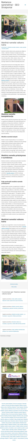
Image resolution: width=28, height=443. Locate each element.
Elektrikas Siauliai (22, 429)
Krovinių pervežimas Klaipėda (12, 405)
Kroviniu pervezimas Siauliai (7, 431)
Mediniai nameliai (5, 80)
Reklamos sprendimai (13, 410)
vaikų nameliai (23, 47)
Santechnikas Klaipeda (19, 431)
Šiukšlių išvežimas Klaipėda (10, 415)
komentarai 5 (4, 47)
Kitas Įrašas (14, 286)
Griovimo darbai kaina (21, 408)
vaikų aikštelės (21, 438)
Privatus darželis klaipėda (11, 434)
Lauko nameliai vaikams (22, 424)
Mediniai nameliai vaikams (13, 47)
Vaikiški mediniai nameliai (21, 426)
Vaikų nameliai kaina (18, 419)
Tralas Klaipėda (20, 407)
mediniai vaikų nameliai (7, 422)
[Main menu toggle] (25, 4)
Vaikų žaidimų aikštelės (15, 436)
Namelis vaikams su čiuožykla (7, 419)
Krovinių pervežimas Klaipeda (15, 414)
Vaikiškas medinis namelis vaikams (7, 426)
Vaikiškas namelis (4, 410)
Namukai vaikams (23, 421)
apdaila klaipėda (15, 422)
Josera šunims (15, 433)
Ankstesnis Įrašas (14, 284)
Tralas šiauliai (20, 434)
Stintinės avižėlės (10, 412)
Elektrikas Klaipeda (12, 407)
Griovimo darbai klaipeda (7, 403)
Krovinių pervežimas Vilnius (20, 417)
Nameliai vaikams (10, 173)
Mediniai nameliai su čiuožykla (6, 427)
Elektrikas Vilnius (5, 414)
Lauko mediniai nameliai (19, 427)
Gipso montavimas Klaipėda (7, 417)
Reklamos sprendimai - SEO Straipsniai (10, 5)
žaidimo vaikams (13, 438)
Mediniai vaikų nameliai (22, 415)
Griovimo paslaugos (17, 403)
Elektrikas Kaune (12, 408)
